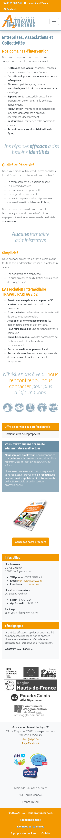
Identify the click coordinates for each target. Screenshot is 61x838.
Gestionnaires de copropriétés (22, 434)
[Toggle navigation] (54, 21)
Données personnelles (30, 826)
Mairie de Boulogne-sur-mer (30, 788)
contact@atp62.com (30, 580)
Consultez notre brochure (30, 541)
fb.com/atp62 (31, 584)
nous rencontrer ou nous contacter (33, 380)
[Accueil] (18, 21)
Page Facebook (30, 743)
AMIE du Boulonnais (31, 795)
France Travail (30, 801)
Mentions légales (30, 819)
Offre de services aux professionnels (27, 427)
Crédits (46, 833)
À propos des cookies (23, 833)
